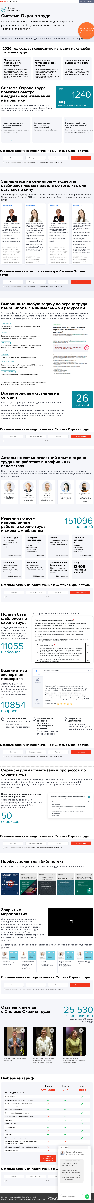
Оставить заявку (81, 158)
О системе (6, 39)
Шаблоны (47, 39)
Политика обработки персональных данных (31, 1199)
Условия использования (8, 1199)
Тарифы (81, 39)
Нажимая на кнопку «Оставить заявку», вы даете (33, 162)
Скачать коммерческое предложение (48, 1158)
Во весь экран (64, 1147)
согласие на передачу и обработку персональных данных (46, 162)
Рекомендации (33, 39)
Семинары (18, 39)
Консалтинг (60, 39)
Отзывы (71, 39)
